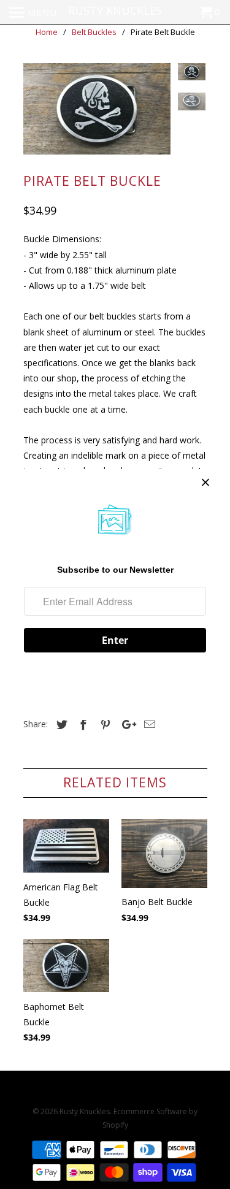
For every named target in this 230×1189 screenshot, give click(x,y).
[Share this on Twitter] (60, 724)
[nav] (33, 12)
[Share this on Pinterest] (103, 724)
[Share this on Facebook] (81, 724)
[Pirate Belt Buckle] (97, 109)
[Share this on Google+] (126, 724)
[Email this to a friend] (148, 724)
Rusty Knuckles (84, 1111)
